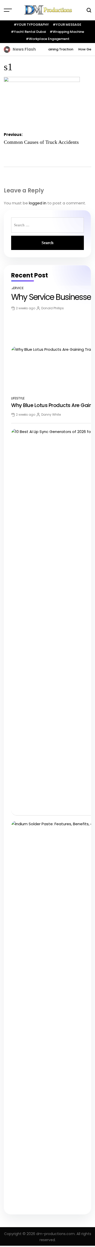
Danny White (51, 414)
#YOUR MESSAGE (67, 24)
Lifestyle (18, 398)
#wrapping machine (67, 31)
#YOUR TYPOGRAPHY (31, 24)
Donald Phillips (52, 308)
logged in (37, 203)
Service (17, 288)
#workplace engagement (47, 38)
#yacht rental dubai (28, 31)
